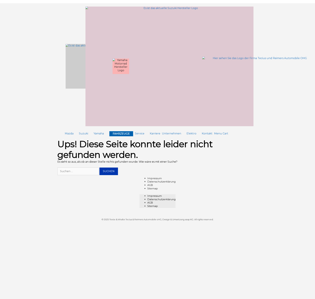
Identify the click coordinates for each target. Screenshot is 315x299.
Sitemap (152, 188)
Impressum (154, 178)
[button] (71, 133)
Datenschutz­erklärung (161, 181)
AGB (150, 185)
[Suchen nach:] (78, 171)
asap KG (189, 219)
